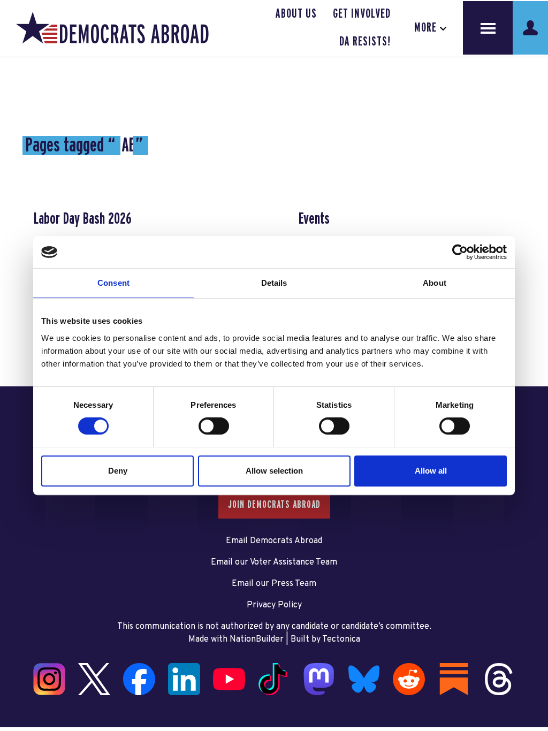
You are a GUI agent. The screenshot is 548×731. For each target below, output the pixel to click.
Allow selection (274, 470)
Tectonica (341, 639)
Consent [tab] (113, 282)
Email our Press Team (274, 583)
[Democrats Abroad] (112, 28)
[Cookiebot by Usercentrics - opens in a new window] (460, 252)
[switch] (214, 426)
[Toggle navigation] (488, 28)
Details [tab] (274, 282)
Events (314, 219)
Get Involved (362, 13)
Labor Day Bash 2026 (83, 219)
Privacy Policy (274, 605)
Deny (117, 470)
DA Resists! (365, 41)
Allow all (431, 470)
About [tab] (434, 282)
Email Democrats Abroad (274, 541)
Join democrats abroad (274, 504)
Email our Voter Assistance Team (274, 562)
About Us (296, 13)
